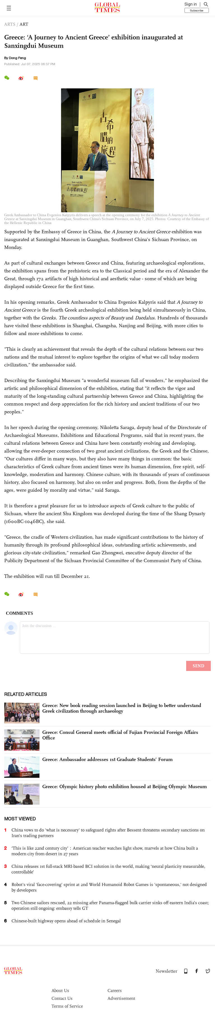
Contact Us (62, 998)
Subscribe (196, 10)
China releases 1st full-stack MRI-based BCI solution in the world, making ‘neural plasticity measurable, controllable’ (108, 869)
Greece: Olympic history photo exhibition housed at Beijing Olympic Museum (124, 786)
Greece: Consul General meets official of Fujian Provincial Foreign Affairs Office (120, 735)
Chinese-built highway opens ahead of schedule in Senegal (66, 921)
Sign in (190, 4)
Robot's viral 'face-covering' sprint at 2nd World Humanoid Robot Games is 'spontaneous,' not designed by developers (109, 887)
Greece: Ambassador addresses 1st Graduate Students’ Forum (107, 759)
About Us (60, 990)
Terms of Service (67, 1006)
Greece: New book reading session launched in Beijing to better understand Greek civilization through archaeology (121, 708)
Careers (115, 990)
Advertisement (121, 998)
